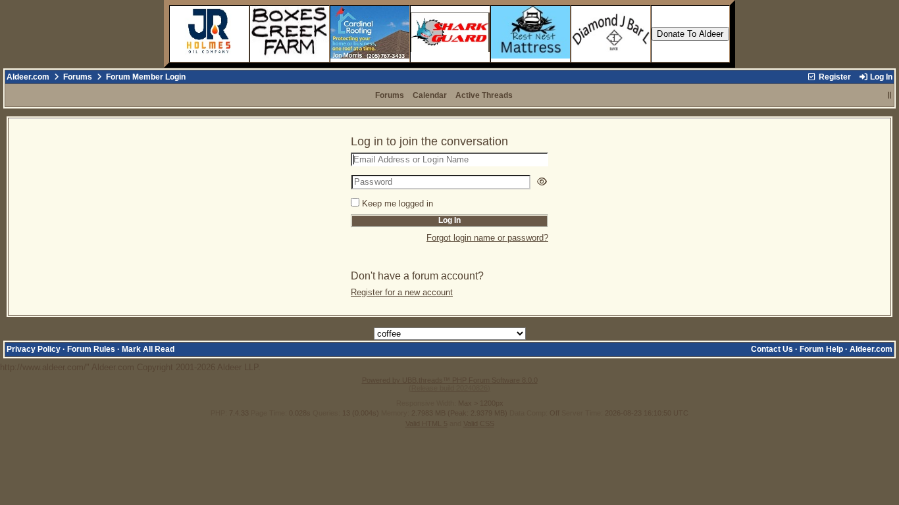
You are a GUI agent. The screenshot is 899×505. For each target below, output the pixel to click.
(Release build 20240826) (449, 388)
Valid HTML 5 (426, 423)
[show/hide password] (542, 182)
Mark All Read (148, 349)
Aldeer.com (28, 77)
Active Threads (484, 95)
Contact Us (772, 349)
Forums (77, 77)
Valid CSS (478, 423)
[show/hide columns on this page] (889, 95)
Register (834, 77)
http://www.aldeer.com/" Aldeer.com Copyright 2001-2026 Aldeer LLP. (446, 249)
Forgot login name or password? (487, 238)
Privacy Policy (34, 349)
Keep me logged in (397, 203)
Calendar (430, 95)
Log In (880, 77)
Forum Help (821, 349)
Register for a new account (402, 292)
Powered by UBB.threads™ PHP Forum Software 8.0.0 (450, 380)
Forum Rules (91, 349)
